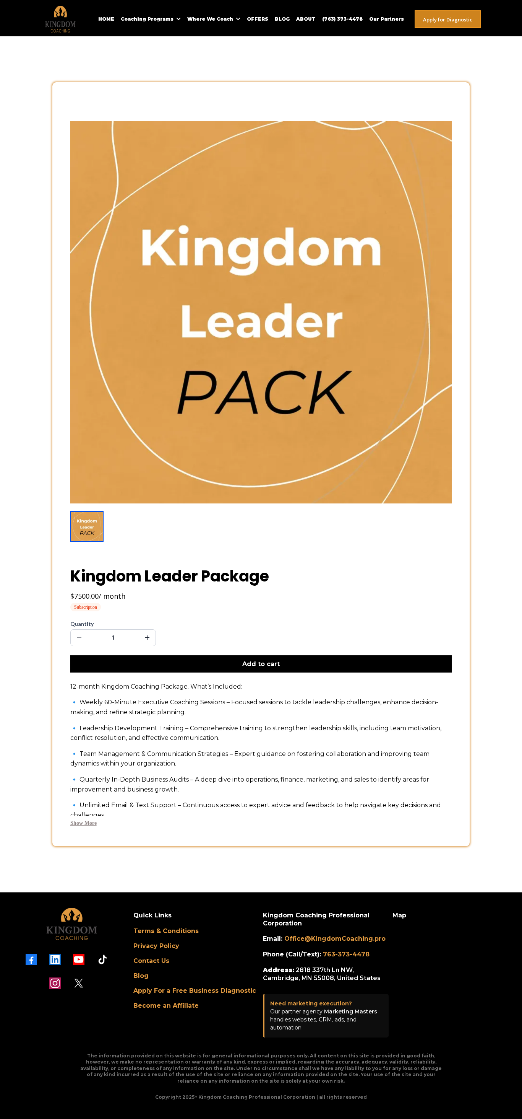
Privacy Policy (156, 946)
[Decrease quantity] (79, 638)
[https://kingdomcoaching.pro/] (60, 19)
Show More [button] (83, 823)
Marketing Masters (350, 1011)
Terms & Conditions (166, 931)
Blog (141, 975)
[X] (79, 983)
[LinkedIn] (55, 959)
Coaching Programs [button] (148, 19)
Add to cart (261, 664)
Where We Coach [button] (211, 19)
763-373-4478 (346, 954)
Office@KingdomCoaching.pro (335, 938)
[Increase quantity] (147, 638)
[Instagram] (55, 983)
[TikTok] (102, 959)
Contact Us (151, 960)
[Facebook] (31, 959)
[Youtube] (79, 959)
